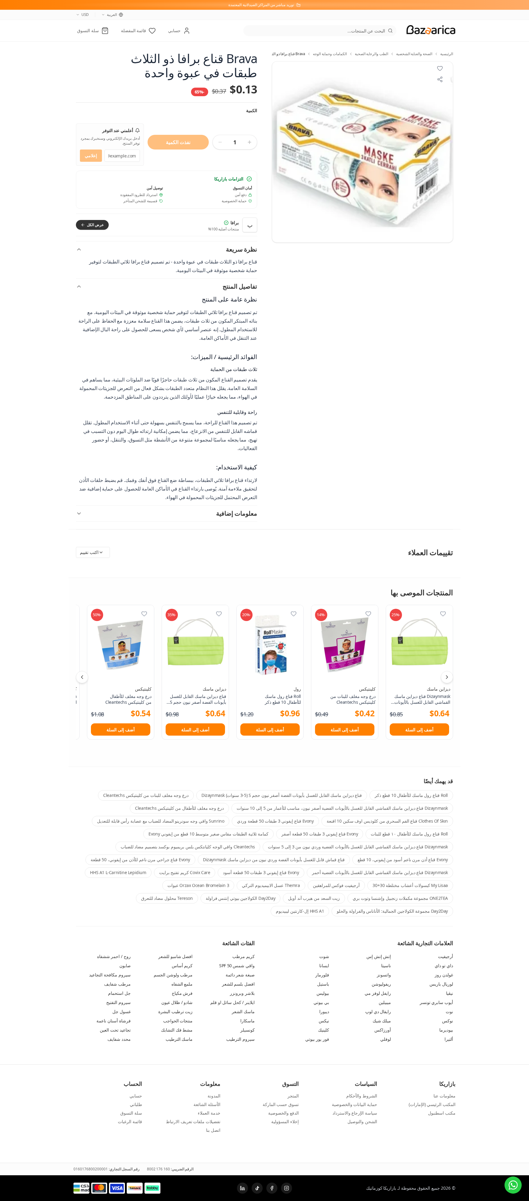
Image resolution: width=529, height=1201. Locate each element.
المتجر (293, 1096)
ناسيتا (386, 965)
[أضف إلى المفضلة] (443, 613)
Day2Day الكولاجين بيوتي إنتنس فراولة (241, 898)
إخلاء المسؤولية (285, 1121)
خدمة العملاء (209, 1113)
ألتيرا (449, 1039)
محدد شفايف (119, 1039)
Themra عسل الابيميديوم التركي (271, 885)
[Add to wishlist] (439, 68)
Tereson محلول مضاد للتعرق (167, 898)
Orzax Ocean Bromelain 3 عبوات (198, 885)
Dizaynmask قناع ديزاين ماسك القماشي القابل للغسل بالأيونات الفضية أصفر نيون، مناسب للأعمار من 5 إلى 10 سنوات (342, 808)
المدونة (214, 1096)
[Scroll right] (447, 677)
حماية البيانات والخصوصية (354, 1104)
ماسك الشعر (243, 1011)
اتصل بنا (213, 1130)
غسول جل (121, 1011)
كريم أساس (182, 965)
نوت (449, 1011)
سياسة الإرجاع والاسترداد (354, 1113)
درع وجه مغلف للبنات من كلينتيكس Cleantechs (146, 795)
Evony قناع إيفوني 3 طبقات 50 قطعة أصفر (319, 834)
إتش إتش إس (378, 956)
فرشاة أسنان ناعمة (113, 1021)
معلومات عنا (444, 1096)
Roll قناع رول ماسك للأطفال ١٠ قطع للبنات (409, 834)
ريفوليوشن (381, 984)
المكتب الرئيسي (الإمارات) (432, 1104)
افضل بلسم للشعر (238, 984)
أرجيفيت (445, 956)
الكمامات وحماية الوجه (330, 53)
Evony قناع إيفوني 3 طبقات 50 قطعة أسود (261, 872)
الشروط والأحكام (361, 1096)
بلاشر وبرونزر (242, 993)
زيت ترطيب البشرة (175, 1011)
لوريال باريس (441, 984)
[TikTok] (257, 1188)
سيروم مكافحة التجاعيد (109, 975)
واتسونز (384, 975)
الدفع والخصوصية (283, 1113)
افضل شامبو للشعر (175, 956)
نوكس (447, 1021)
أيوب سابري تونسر (436, 1002)
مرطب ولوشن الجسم (173, 975)
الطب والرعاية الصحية (371, 53)
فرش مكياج (182, 993)
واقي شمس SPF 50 (237, 965)
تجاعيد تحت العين (115, 1030)
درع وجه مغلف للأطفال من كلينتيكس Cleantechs (179, 808)
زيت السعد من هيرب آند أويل (314, 898)
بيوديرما (446, 1030)
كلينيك (323, 1030)
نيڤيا (449, 993)
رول (297, 689)
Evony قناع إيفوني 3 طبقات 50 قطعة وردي (275, 821)
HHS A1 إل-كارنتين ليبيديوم (300, 911)
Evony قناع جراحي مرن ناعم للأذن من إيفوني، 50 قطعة (140, 859)
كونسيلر (247, 1030)
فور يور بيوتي (317, 1039)
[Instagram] (286, 1188)
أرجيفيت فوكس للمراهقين (336, 885)
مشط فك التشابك (177, 1030)
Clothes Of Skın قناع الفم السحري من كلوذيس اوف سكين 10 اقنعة (387, 821)
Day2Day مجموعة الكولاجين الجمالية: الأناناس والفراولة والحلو (392, 911)
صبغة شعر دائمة (240, 975)
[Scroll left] (82, 677)
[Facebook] (271, 1188)
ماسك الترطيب (179, 1039)
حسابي (135, 1096)
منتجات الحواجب (178, 1021)
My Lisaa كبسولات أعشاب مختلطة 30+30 (410, 885)
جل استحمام (119, 993)
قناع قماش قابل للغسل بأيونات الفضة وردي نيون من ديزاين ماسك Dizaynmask (274, 859)
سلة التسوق (131, 1113)
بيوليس (323, 993)
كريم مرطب (243, 956)
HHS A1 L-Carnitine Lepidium (118, 872)
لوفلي (385, 1039)
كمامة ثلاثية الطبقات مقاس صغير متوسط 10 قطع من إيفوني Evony (208, 834)
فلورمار (322, 975)
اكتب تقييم (89, 552)
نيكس (324, 1021)
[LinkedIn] (242, 1188)
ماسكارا (247, 1021)
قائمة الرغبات (130, 1121)
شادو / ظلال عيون (177, 1002)
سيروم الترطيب (240, 1039)
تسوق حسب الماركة (281, 1104)
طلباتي (136, 1104)
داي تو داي (444, 965)
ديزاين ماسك (438, 689)
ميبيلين (385, 1002)
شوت (324, 956)
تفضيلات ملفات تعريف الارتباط (193, 1121)
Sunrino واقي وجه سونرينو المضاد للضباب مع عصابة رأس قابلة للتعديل (160, 821)
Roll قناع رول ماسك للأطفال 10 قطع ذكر (411, 795)
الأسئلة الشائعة (206, 1104)
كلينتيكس (367, 689)
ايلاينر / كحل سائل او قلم (232, 1002)
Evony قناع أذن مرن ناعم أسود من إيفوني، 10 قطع (403, 859)
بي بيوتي (321, 1002)
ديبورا (324, 1011)
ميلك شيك (382, 1021)
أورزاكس (382, 1030)
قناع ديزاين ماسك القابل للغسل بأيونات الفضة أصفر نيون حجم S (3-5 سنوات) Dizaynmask (281, 795)
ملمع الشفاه (182, 984)
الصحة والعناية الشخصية (414, 53)
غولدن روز (444, 975)
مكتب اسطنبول (442, 1113)
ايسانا (324, 965)
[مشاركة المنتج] (439, 79)
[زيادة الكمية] (249, 142)
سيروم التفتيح (118, 1002)
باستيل (323, 984)
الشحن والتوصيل (362, 1121)
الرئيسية (446, 53)
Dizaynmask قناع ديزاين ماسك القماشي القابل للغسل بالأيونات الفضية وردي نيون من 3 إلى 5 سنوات (358, 847)
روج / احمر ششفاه (114, 956)
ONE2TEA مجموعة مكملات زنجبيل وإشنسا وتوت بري (400, 898)
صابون (125, 965)
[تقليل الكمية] (220, 142)
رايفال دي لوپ (378, 1011)
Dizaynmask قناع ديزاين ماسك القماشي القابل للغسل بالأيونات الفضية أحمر (380, 872)
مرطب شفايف (117, 984)
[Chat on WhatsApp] (513, 1185)
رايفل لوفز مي (378, 993)
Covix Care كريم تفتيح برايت (184, 872)
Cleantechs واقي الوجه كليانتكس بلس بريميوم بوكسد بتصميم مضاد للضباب (188, 847)
